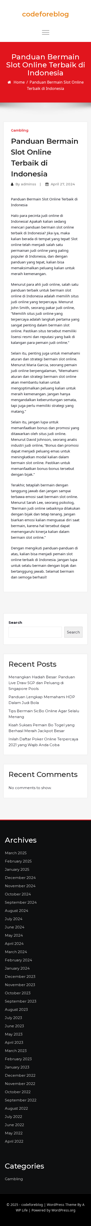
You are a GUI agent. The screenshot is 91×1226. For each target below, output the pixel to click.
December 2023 (20, 976)
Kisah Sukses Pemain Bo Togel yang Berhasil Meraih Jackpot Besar (41, 728)
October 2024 (18, 894)
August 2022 (16, 1108)
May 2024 (14, 935)
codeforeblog (45, 14)
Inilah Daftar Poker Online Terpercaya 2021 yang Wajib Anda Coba (43, 742)
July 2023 (13, 1017)
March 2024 (16, 951)
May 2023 (14, 1034)
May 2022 (14, 1133)
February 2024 (18, 960)
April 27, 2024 (63, 184)
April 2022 (14, 1141)
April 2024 (14, 943)
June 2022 (14, 1125)
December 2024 (20, 877)
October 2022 (18, 1092)
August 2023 (16, 1009)
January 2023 (17, 1067)
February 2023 (18, 1059)
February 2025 (18, 861)
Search (15, 622)
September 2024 (21, 902)
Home (19, 82)
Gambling (19, 130)
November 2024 (20, 886)
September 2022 (20, 1100)
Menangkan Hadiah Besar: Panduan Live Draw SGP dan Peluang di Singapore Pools (41, 683)
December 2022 (20, 1075)
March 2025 (16, 853)
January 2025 (17, 869)
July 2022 (13, 1116)
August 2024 (16, 910)
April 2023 (14, 1042)
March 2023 (16, 1050)
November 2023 (20, 984)
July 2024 (13, 919)
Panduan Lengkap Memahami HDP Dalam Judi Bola (41, 700)
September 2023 (20, 1001)
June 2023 (14, 1026)
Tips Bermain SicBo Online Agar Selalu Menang (43, 714)
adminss (28, 184)
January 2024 (17, 968)
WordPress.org (63, 1210)
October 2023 (18, 993)
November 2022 (20, 1083)
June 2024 (14, 927)
